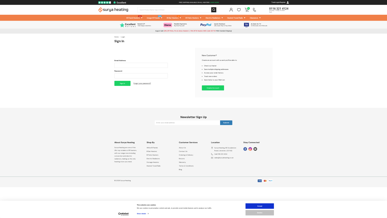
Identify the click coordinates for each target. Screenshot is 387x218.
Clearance (254, 18)
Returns (182, 159)
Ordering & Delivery (186, 155)
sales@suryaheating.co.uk (224, 158)
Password (118, 71)
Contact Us (183, 151)
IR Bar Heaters (172, 18)
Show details (141, 213)
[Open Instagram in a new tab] (250, 149)
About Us (182, 148)
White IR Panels (152, 148)
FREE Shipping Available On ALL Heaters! (199, 2)
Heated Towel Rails (235, 18)
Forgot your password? (142, 83)
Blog (180, 169)
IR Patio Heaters (192, 18)
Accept (259, 206)
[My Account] (231, 10)
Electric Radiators (213, 18)
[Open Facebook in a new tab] (245, 149)
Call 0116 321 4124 (220, 154)
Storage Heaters (153, 162)
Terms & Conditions (186, 166)
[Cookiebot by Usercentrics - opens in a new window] (123, 214)
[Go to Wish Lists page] (239, 10)
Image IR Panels (153, 18)
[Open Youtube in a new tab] (255, 149)
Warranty (182, 162)
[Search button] (213, 10)
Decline (259, 212)
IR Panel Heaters (133, 18)
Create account (213, 88)
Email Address (120, 60)
